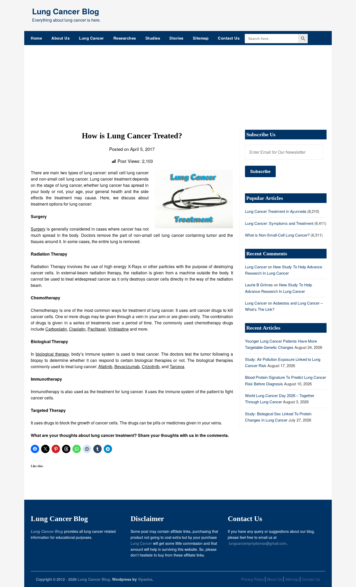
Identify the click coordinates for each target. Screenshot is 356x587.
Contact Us (229, 38)
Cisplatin (77, 329)
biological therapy (52, 354)
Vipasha (145, 579)
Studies (152, 38)
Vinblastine (118, 329)
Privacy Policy (252, 579)
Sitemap (201, 38)
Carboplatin (56, 329)
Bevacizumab (127, 366)
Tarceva (177, 366)
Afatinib (105, 366)
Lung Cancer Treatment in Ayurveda (275, 211)
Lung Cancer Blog (65, 11)
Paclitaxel (97, 329)
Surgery (38, 229)
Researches (124, 38)
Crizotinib (150, 366)
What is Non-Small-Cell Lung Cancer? (277, 235)
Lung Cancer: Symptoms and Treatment (279, 223)
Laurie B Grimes (259, 284)
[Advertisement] (178, 84)
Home (36, 38)
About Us (60, 38)
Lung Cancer (91, 38)
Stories (176, 38)
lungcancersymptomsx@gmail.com (257, 543)
